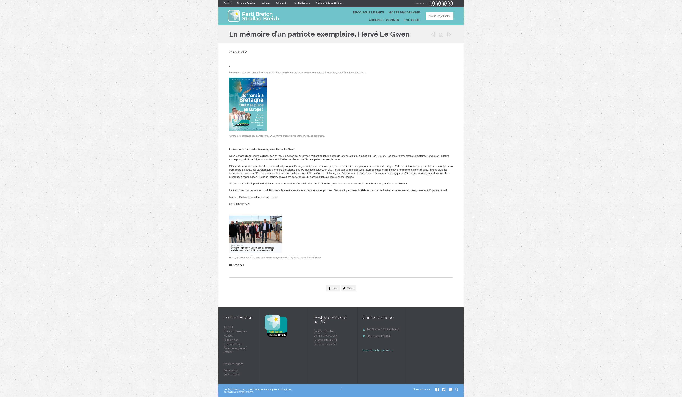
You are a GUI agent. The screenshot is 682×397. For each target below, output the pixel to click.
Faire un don (231, 339)
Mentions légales (233, 364)
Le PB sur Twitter (323, 331)
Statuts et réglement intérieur (235, 350)
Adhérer (228, 335)
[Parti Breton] (277, 16)
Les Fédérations (233, 344)
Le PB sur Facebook (325, 335)
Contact (228, 327)
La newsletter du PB (325, 339)
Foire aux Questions (235, 331)
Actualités (238, 264)
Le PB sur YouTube (325, 344)
